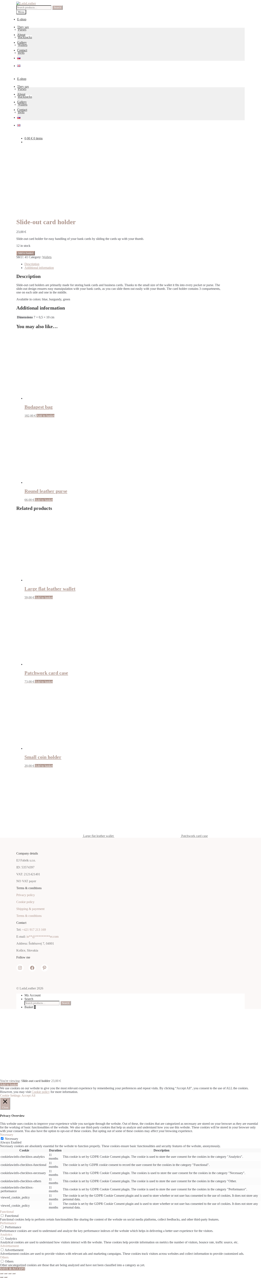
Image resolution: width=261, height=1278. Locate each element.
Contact (22, 50)
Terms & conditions (29, 915)
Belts (21, 52)
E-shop (21, 19)
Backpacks (25, 37)
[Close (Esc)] (13, 1273)
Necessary (11, 1138)
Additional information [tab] (39, 267)
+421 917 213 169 (34, 929)
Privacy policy (25, 895)
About (21, 34)
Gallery (22, 42)
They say (23, 27)
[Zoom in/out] (1, 1273)
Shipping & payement (30, 909)
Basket (30, 1007)
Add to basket (25, 253)
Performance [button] (8, 1223)
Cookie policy (25, 902)
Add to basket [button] (45, 415)
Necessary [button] (6, 1134)
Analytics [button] (6, 1234)
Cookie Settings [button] (10, 1095)
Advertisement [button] (9, 1246)
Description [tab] (31, 264)
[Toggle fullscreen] (5, 1273)
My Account (32, 995)
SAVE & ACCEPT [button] (12, 1268)
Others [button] (4, 1257)
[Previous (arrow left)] (1, 1277)
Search (57, 7)
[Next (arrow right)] (5, 1277)
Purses (22, 29)
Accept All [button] (28, 1095)
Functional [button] (7, 1211)
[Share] (9, 1273)
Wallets (22, 45)
